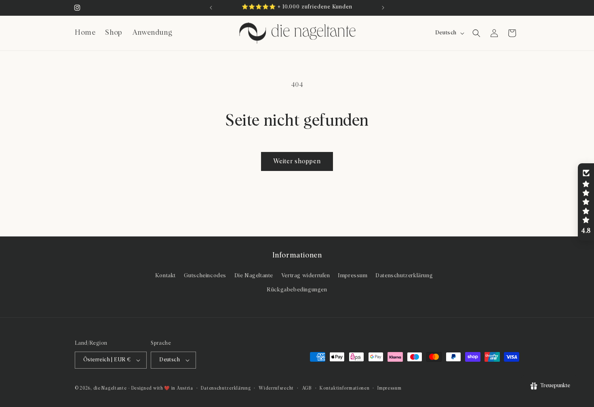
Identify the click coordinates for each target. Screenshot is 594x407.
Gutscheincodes (205, 275)
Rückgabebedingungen (297, 290)
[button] (476, 33)
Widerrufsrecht (276, 388)
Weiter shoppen (297, 161)
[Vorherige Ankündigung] (211, 7)
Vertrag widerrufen (305, 275)
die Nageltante (110, 388)
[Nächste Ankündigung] (383, 7)
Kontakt (165, 275)
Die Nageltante (253, 275)
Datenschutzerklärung (404, 275)
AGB (307, 388)
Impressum (352, 275)
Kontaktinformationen (344, 388)
